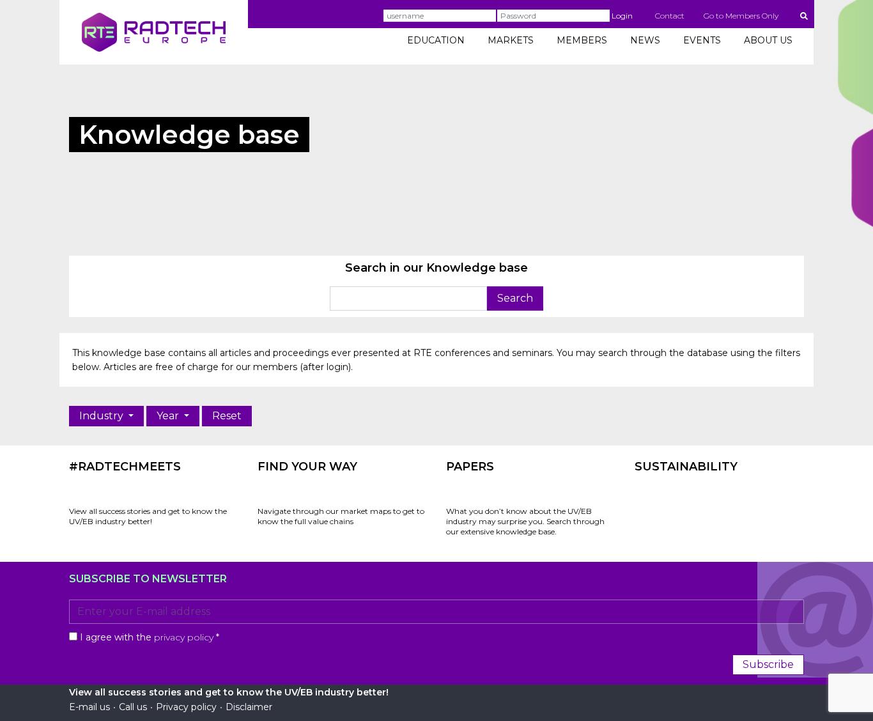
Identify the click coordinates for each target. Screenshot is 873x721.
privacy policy (183, 637)
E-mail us (89, 707)
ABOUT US (768, 40)
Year (169, 416)
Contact (669, 15)
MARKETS (511, 40)
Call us (133, 707)
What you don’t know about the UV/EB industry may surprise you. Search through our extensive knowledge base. (525, 521)
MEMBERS (582, 40)
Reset (227, 416)
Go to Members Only (741, 15)
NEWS (645, 40)
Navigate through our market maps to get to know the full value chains (341, 516)
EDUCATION (436, 40)
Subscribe (768, 664)
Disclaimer (249, 707)
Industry (102, 416)
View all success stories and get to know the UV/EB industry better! (148, 516)
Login (622, 15)
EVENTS (702, 40)
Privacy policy (186, 707)
